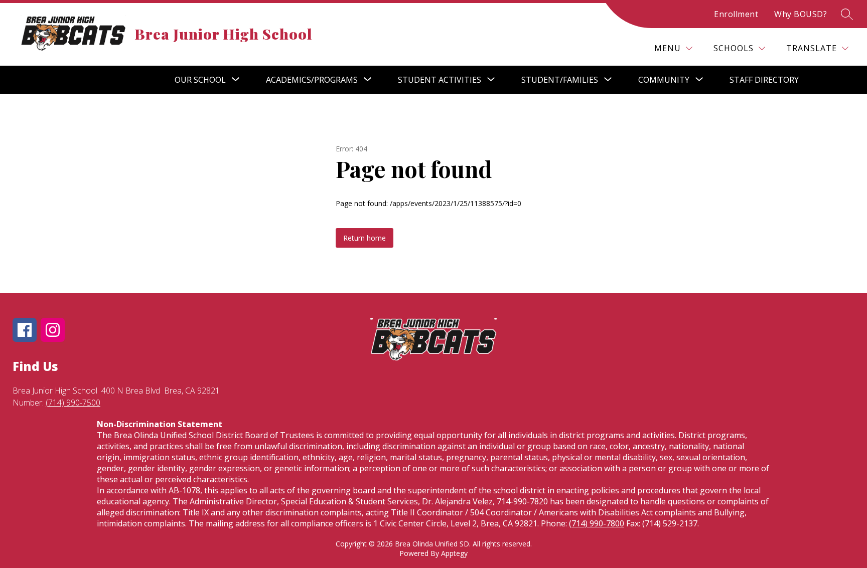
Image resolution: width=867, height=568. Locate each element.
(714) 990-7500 (73, 402)
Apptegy (454, 553)
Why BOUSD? (800, 14)
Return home (364, 238)
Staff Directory (764, 79)
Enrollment (736, 14)
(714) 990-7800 (596, 523)
